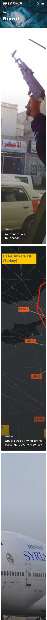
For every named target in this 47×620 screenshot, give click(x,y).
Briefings (9, 229)
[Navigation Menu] (43, 3)
